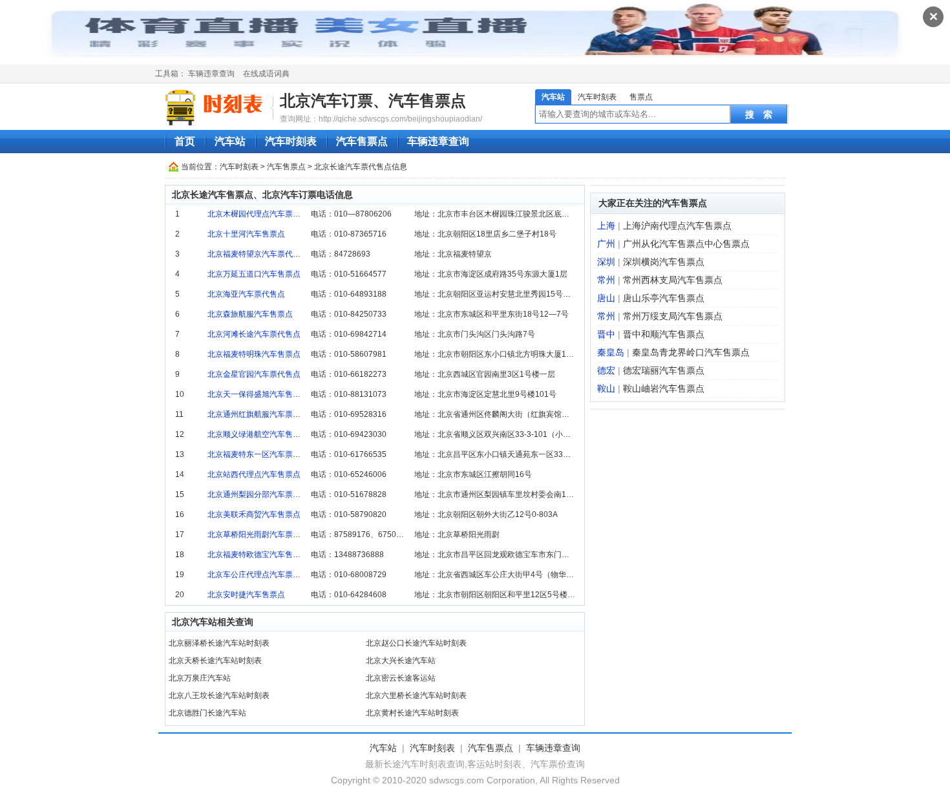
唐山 (606, 298)
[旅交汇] (216, 107)
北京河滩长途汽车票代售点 (254, 334)
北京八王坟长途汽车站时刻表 (219, 695)
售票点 (641, 96)
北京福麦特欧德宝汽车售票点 (257, 554)
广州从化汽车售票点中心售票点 (686, 243)
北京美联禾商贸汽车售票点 (254, 514)
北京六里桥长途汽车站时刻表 (416, 695)
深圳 (606, 262)
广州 (606, 243)
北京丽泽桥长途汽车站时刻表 (219, 643)
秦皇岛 (610, 352)
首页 (184, 141)
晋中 (606, 334)
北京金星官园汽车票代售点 (254, 374)
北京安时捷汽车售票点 (246, 594)
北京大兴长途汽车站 (401, 660)
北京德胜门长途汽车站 (207, 712)
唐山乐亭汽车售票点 (663, 298)
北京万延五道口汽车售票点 (254, 274)
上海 (606, 225)
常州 (606, 280)
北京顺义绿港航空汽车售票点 (257, 434)
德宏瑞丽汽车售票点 (663, 370)
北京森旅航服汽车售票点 (250, 314)
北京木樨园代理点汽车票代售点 (261, 213)
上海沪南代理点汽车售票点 (677, 225)
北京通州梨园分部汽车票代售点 (261, 494)
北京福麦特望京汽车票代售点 (257, 254)
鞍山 (606, 388)
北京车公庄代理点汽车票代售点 (261, 574)
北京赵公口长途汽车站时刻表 (416, 643)
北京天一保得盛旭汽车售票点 (257, 394)
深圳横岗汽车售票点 (663, 262)
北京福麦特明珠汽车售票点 (254, 354)
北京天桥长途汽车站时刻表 (215, 660)
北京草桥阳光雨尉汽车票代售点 (261, 534)
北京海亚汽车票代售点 (246, 294)
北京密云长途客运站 (401, 678)
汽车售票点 (362, 141)
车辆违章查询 (211, 73)
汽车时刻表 (597, 96)
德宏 (606, 370)
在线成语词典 (266, 73)
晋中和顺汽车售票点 (663, 334)
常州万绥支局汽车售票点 (673, 316)
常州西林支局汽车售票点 (673, 280)
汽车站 (553, 96)
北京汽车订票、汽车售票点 (373, 100)
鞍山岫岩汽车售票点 (663, 388)
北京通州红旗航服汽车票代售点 (261, 414)
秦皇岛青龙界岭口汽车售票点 (691, 352)
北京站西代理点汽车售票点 (254, 474)
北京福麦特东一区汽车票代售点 (261, 454)
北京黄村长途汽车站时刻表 (412, 712)
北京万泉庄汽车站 (200, 678)
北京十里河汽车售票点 (246, 233)
